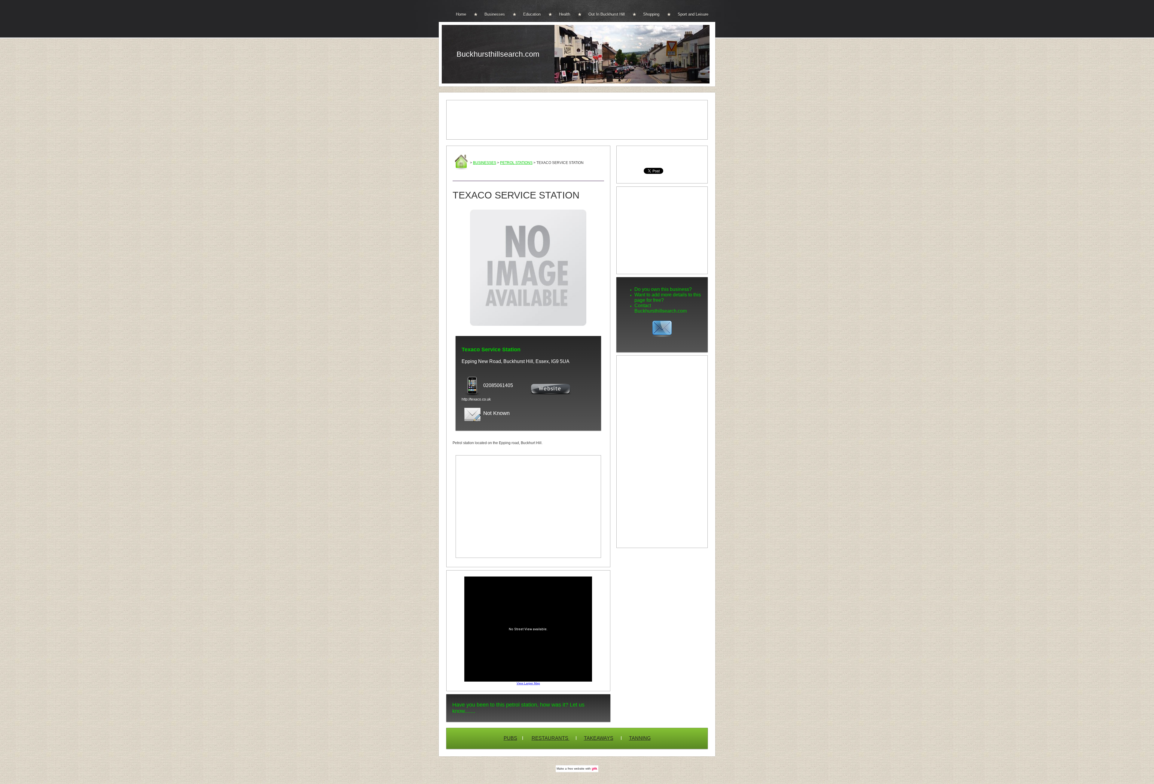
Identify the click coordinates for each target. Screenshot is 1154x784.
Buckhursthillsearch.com (497, 54)
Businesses (494, 14)
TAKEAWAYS (598, 738)
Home (461, 14)
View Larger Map (528, 683)
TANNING (640, 738)
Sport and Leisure (693, 14)
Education (532, 14)
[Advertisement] (577, 119)
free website (576, 768)
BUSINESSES (484, 163)
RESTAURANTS (550, 738)
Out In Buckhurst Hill (606, 14)
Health (564, 14)
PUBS (510, 738)
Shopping (651, 14)
